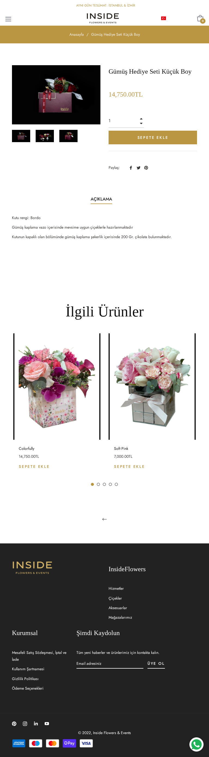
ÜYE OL (156, 663)
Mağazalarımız (120, 617)
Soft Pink (121, 448)
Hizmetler (116, 588)
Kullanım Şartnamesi (28, 669)
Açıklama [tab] (101, 199)
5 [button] (116, 484)
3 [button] (104, 484)
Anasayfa (76, 34)
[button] (172, 18)
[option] (56, 409)
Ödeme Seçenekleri (28, 688)
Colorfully (26, 448)
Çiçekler (115, 598)
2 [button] (98, 484)
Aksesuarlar (118, 608)
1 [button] (92, 484)
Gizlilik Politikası (25, 678)
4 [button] (110, 484)
